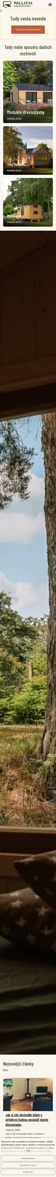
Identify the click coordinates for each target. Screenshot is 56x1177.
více (28, 1150)
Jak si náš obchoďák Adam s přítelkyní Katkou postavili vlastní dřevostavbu (26, 1119)
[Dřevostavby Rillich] (17, 4)
